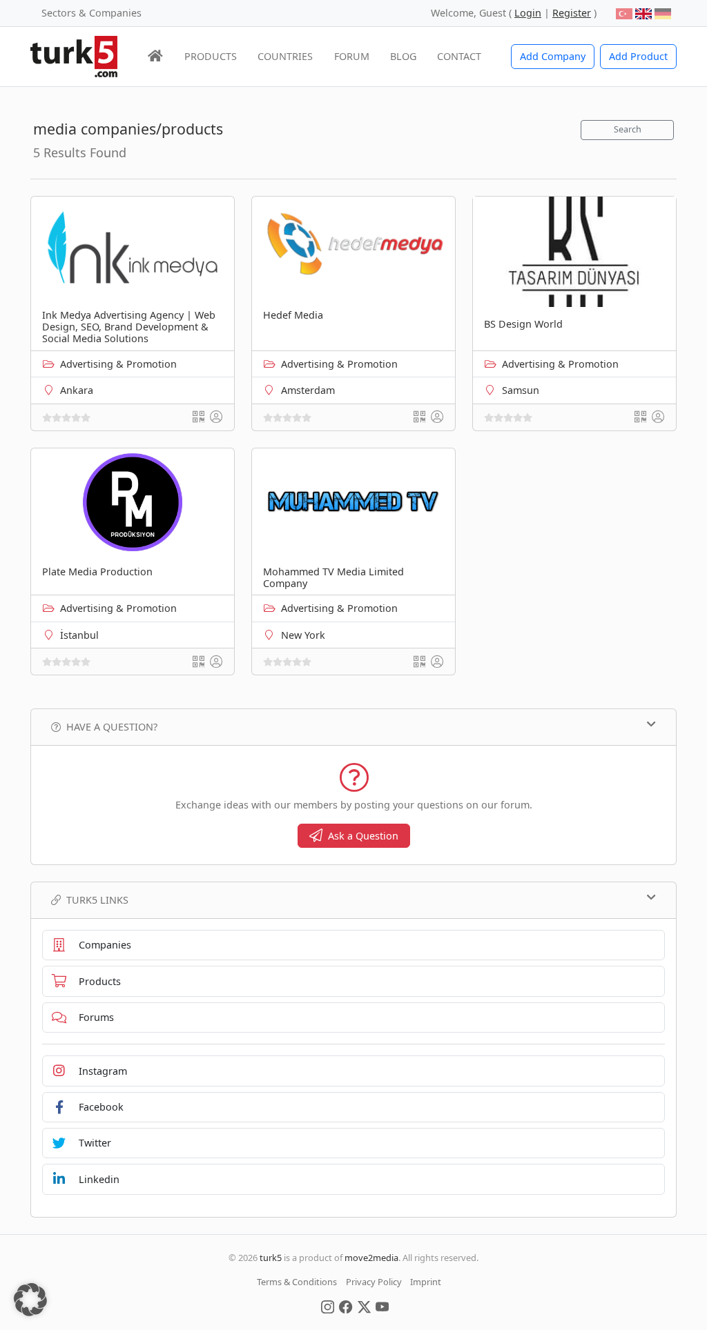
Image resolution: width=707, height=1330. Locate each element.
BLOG (403, 56)
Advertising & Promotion (118, 363)
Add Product (638, 56)
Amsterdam (308, 390)
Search (627, 129)
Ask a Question (363, 835)
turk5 (271, 1257)
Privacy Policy (374, 1282)
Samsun (520, 390)
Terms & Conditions (297, 1282)
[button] (30, 1299)
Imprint (425, 1282)
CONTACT (459, 56)
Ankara (76, 390)
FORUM (351, 56)
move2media (371, 1257)
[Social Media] (327, 1306)
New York (303, 635)
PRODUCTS (210, 56)
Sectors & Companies (91, 12)
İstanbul (79, 635)
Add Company (552, 56)
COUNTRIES (285, 56)
